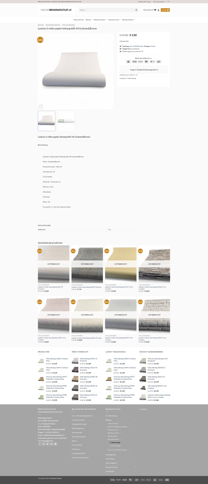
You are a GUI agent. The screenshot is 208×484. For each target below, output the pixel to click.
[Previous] (42, 71)
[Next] (109, 71)
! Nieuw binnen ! (78, 20)
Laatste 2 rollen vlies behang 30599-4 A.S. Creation (119, 339)
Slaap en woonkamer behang (117, 450)
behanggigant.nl (47, 441)
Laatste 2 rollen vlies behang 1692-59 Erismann (50, 288)
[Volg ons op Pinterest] (55, 444)
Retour (74, 441)
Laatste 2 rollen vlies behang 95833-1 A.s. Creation (152, 288)
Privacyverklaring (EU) (80, 457)
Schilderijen (110, 471)
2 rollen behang (68, 25)
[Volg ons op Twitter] (48, 444)
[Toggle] (135, 420)
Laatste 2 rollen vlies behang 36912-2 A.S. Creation (152, 339)
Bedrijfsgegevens (78, 428)
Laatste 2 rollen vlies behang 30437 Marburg (86, 287)
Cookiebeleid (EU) (78, 453)
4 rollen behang (111, 416)
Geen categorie (111, 463)
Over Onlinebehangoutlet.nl (82, 416)
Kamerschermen (112, 467)
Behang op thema (99, 20)
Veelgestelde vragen (144, 1)
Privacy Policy (77, 445)
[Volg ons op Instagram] (44, 444)
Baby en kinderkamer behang (117, 427)
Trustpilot (143, 409)
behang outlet (112, 436)
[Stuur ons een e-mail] (169, 1)
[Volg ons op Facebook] (167, 1)
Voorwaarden (77, 432)
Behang (88, 20)
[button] (158, 10)
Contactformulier (78, 420)
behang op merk (113, 20)
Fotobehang (110, 459)
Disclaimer (76, 449)
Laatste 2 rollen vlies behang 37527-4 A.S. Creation (119, 288)
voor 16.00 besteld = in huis (138, 46)
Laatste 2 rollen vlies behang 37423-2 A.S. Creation (52, 339)
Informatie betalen (159, 1)
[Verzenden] (136, 10)
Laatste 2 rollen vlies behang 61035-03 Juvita (87, 338)
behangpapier (111, 455)
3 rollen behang (115, 446)
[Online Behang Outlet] (56, 10)
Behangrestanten (127, 20)
